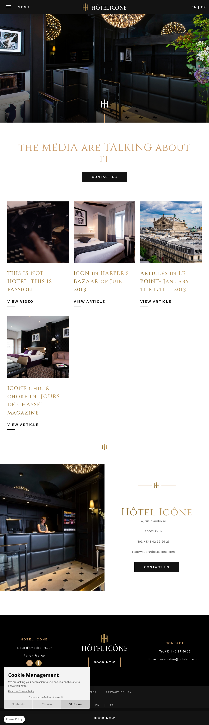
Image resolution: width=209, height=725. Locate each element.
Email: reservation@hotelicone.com (174, 659)
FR (203, 7)
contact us (156, 567)
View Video (20, 301)
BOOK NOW (104, 662)
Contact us (104, 177)
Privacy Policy (119, 692)
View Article (89, 301)
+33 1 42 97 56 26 (177, 651)
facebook (39, 663)
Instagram (30, 663)
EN (194, 7)
